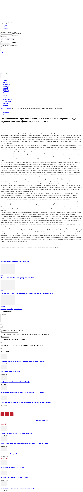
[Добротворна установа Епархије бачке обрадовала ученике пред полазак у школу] (8, 289)
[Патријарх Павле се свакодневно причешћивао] (4, 475)
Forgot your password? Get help (8, 38)
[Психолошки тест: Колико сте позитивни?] (4, 464)
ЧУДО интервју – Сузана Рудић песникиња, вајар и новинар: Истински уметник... (26, 402)
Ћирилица (5, 28)
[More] (33, 128)
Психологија (7, 101)
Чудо (4, 97)
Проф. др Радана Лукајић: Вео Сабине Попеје (15, 382)
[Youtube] (11, 414)
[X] (7, 414)
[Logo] (3, 77)
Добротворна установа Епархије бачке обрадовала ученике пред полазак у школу (27, 293)
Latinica (5, 27)
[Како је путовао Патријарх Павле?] (8, 304)
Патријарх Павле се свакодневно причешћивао (14, 477)
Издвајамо (8, 108)
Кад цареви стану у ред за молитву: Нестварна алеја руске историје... (23, 392)
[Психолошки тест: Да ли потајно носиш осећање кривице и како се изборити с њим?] (4, 358)
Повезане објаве (8, 261)
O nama (5, 25)
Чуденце (5, 105)
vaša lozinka (15, 35)
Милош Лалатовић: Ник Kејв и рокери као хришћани (17, 278)
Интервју (6, 95)
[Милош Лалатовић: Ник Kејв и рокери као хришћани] (8, 273)
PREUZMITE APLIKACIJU (41, 420)
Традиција (6, 84)
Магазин (5, 103)
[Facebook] (2, 414)
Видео (5, 82)
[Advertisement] (41, 63)
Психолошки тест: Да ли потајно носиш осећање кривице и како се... (23, 361)
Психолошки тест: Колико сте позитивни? (13, 467)
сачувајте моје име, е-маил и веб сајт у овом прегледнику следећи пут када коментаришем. (25, 334)
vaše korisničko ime (17, 33)
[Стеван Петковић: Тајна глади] (4, 368)
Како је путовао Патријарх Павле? (11, 309)
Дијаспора (6, 91)
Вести (5, 80)
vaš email (15, 42)
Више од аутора (22, 261)
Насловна (3, 108)
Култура (5, 89)
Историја (6, 87)
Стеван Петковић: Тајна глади (10, 371)
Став (4, 93)
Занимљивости (8, 99)
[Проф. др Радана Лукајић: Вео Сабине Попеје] (4, 379)
